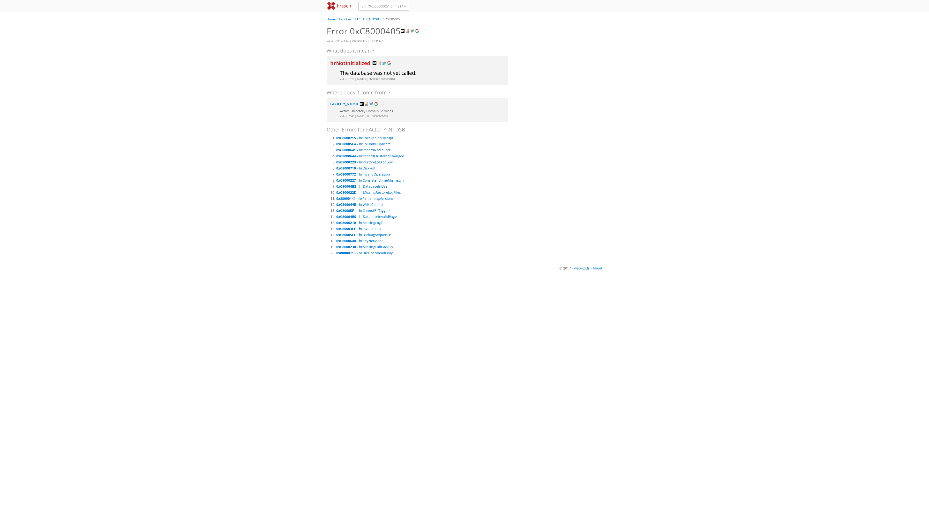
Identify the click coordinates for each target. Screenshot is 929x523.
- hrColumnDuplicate (363, 144)
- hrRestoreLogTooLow (364, 162)
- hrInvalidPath (358, 228)
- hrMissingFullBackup (364, 247)
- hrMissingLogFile (361, 222)
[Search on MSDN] (403, 31)
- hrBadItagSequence (363, 234)
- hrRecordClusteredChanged (370, 156)
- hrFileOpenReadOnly (364, 253)
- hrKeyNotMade (359, 240)
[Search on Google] (417, 31)
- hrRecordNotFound (363, 150)
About (597, 268)
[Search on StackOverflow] (407, 31)
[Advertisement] (558, 55)
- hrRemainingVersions (365, 198)
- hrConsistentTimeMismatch (370, 180)
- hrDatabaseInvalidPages (367, 216)
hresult (343, 6)
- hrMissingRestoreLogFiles (368, 192)
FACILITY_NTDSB (367, 19)
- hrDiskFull (355, 168)
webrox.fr (582, 268)
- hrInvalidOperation (363, 174)
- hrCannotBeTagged (363, 210)
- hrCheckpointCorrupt (364, 138)
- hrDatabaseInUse (361, 186)
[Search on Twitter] (412, 31)
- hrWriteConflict (359, 204)
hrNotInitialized (350, 63)
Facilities (345, 19)
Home (331, 19)
